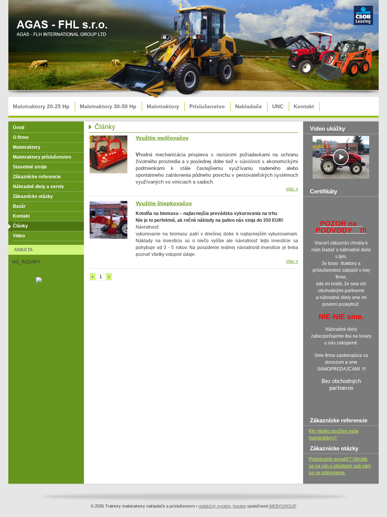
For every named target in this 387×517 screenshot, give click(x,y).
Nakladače (248, 106)
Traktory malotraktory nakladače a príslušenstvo (63, 31)
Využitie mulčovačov (162, 138)
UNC (277, 106)
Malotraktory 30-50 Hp (108, 106)
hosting (239, 506)
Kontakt (304, 106)
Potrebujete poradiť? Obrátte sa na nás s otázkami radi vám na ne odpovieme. (340, 465)
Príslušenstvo (207, 106)
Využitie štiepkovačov (164, 203)
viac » (292, 189)
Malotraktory (163, 106)
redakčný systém (214, 506)
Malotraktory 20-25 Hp (41, 106)
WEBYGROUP (282, 506)
